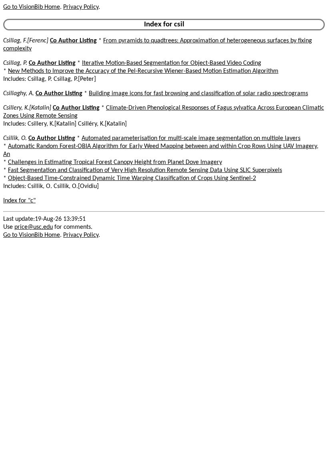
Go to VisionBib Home (31, 7)
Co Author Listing (73, 41)
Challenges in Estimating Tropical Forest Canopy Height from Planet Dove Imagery (115, 162)
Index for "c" (19, 201)
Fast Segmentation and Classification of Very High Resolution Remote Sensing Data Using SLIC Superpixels (145, 170)
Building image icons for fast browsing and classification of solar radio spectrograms (198, 93)
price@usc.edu (33, 227)
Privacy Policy (80, 7)
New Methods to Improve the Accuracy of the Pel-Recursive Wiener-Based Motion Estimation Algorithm (143, 71)
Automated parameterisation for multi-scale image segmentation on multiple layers (191, 138)
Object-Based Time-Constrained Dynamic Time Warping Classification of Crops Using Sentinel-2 (132, 178)
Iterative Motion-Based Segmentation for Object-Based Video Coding (171, 63)
